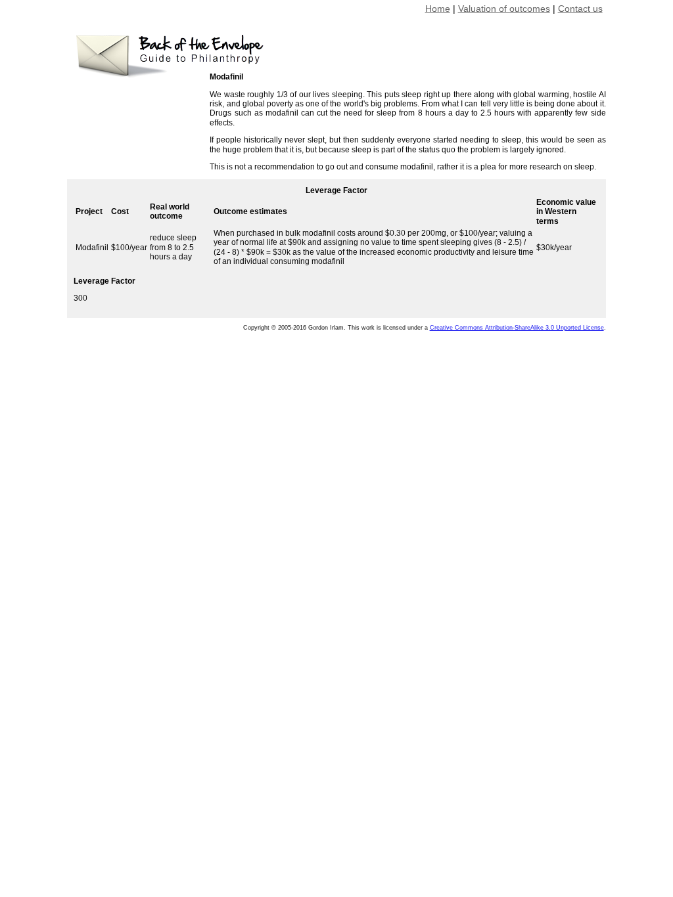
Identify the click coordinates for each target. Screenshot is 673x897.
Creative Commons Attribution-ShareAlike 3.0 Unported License (517, 327)
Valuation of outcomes (504, 8)
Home (437, 8)
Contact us (580, 8)
